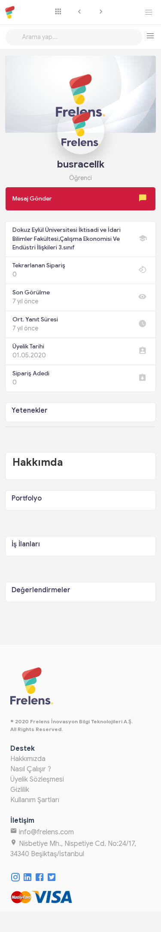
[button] (150, 36)
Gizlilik (19, 789)
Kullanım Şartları (34, 800)
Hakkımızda (28, 759)
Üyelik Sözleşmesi (37, 779)
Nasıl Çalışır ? (30, 769)
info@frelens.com (45, 832)
